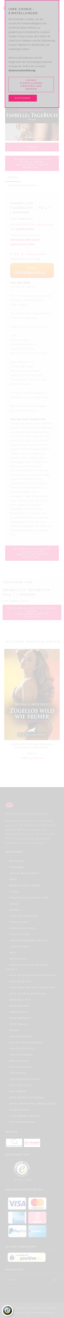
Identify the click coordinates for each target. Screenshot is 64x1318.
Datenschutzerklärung (22, 70)
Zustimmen (23, 98)
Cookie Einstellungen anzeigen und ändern (31, 84)
